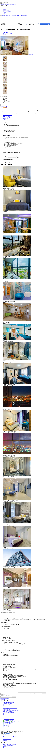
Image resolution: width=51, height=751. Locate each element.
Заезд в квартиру (6, 709)
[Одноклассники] (4, 107)
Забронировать (3, 106)
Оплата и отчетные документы (9, 705)
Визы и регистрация (7, 711)
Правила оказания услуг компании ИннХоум (12, 737)
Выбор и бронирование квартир (10, 708)
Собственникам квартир (8, 745)
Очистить (44, 693)
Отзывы (4, 12)
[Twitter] (2, 107)
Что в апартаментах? (7, 115)
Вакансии (5, 740)
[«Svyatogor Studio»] (5, 58)
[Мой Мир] (5, 107)
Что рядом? (5, 118)
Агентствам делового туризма (9, 744)
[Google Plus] (6, 107)
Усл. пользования (6, 117)
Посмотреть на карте (7, 33)
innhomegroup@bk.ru (7, 733)
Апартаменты (6, 10)
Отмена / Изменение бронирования (10, 710)
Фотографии (5, 32)
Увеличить (31, 54)
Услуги (4, 9)
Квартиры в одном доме (8, 703)
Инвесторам (5, 746)
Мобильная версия (7, 739)
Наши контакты (6, 714)
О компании (5, 7)
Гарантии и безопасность (8, 706)
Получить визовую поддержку (4, 699)
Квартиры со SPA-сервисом (9, 704)
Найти (2, 3)
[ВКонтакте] (1, 107)
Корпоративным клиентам (8, 702)
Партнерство (5, 747)
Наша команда (6, 713)
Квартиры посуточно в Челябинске (10, 736)
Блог (4, 13)
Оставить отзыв (3, 689)
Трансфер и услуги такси (8, 712)
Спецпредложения (7, 11)
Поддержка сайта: (8, 749)
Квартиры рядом (6, 116)
